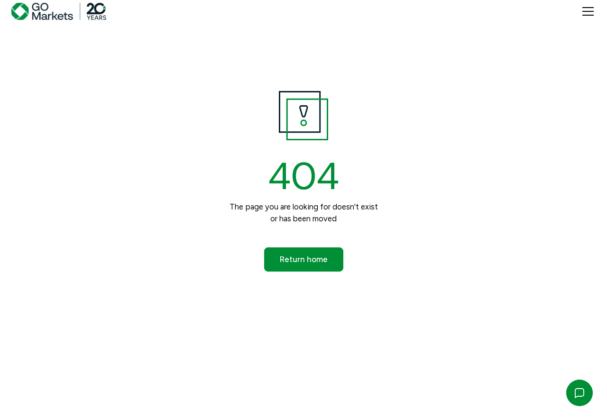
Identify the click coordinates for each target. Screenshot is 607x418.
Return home (304, 259)
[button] (586, 11)
